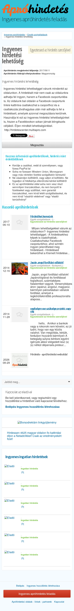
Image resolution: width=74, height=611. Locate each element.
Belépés (10, 407)
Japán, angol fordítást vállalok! (47, 262)
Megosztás (37, 145)
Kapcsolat (59, 601)
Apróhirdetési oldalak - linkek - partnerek (32, 601)
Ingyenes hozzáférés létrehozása (38, 407)
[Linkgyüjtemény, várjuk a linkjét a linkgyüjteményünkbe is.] (37, 422)
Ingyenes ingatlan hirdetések (26, 457)
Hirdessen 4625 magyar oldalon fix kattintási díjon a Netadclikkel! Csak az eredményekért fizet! (34, 436)
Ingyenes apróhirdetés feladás (37, 594)
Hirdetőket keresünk (41, 216)
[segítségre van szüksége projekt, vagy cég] (20, 314)
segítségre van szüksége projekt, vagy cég (50, 310)
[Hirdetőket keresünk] (20, 222)
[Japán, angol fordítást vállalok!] (20, 268)
